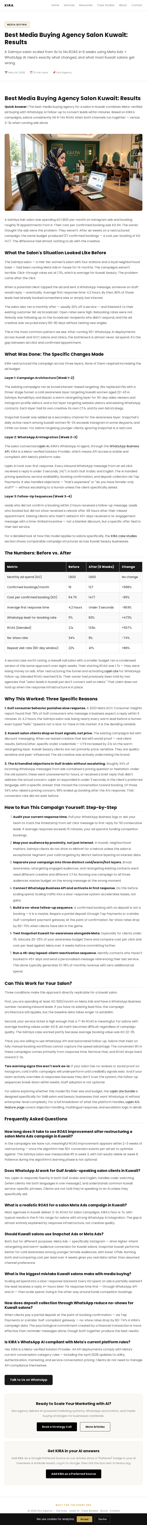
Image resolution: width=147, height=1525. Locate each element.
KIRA (9, 5)
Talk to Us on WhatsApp (28, 1380)
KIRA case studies (124, 536)
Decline (102, 1519)
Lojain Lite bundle (122, 1091)
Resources (86, 5)
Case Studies (105, 5)
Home (55, 5)
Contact (136, 5)
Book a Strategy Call (57, 1427)
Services (69, 5)
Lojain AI (43, 446)
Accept (84, 1519)
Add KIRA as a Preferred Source (73, 1474)
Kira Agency (44, 1511)
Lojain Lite (111, 671)
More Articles (95, 1427)
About (123, 5)
